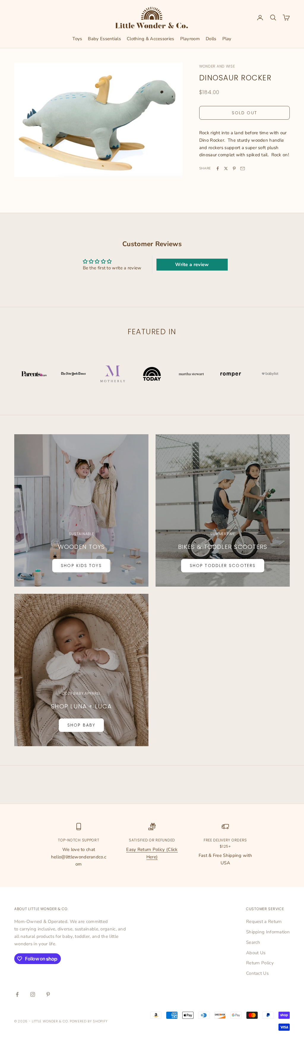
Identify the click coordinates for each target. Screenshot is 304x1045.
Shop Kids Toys (81, 565)
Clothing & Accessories (150, 39)
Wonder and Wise (217, 66)
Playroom (190, 39)
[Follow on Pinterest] (48, 994)
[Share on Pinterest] (234, 168)
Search (253, 942)
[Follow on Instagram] (33, 994)
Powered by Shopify (89, 1021)
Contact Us (257, 973)
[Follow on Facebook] (17, 994)
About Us (255, 953)
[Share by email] (242, 168)
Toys (77, 39)
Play (227, 39)
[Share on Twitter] (226, 168)
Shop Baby (81, 725)
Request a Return (264, 921)
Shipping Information (268, 932)
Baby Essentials (104, 39)
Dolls (211, 39)
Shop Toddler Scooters (223, 565)
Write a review (192, 264)
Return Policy (260, 963)
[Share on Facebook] (217, 168)
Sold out (244, 113)
